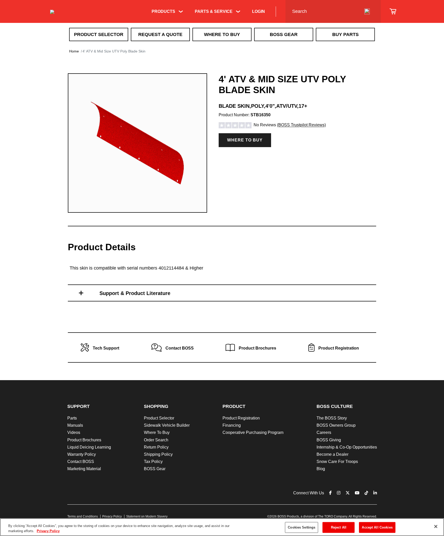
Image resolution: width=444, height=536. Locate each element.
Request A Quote (160, 34)
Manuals (75, 425)
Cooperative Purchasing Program (253, 432)
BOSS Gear (284, 34)
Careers (324, 432)
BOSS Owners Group (336, 425)
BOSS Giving (329, 440)
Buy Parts (345, 34)
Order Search (156, 440)
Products (163, 11)
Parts (72, 418)
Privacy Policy (112, 516)
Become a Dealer (332, 454)
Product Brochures (84, 440)
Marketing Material (84, 469)
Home (74, 51)
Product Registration (241, 418)
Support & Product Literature (134, 293)
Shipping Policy (158, 454)
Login (258, 11)
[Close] (435, 526)
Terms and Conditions (82, 516)
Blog (321, 469)
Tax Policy (153, 461)
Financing (232, 425)
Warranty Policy (81, 454)
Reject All (338, 527)
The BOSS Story (332, 418)
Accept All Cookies (377, 527)
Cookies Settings (301, 527)
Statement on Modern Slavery (147, 516)
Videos (73, 432)
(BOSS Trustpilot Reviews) (301, 125)
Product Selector (98, 34)
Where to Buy (245, 140)
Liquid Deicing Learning (89, 447)
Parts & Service (214, 11)
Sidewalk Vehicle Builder (167, 425)
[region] (222, 527)
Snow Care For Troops (337, 461)
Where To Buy (222, 34)
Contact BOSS (80, 461)
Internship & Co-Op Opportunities (347, 447)
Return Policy (156, 447)
